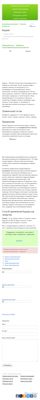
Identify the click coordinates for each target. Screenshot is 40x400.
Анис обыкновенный (12, 265)
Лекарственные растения (20, 6)
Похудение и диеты (20, 15)
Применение (20, 45)
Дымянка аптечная (8, 299)
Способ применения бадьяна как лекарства (15, 47)
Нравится (19, 240)
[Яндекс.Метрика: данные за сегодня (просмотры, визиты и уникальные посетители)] (31, 393)
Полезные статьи (20, 12)
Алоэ (6, 261)
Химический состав (8, 45)
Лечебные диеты (7, 381)
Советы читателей (20, 18)
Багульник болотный (12, 259)
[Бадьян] (32, 26)
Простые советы (7, 384)
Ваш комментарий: (8, 338)
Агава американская (12, 263)
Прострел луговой (8, 314)
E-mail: (5, 331)
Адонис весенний (8, 284)
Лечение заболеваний (20, 9)
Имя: (4, 324)
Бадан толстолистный (12, 257)
